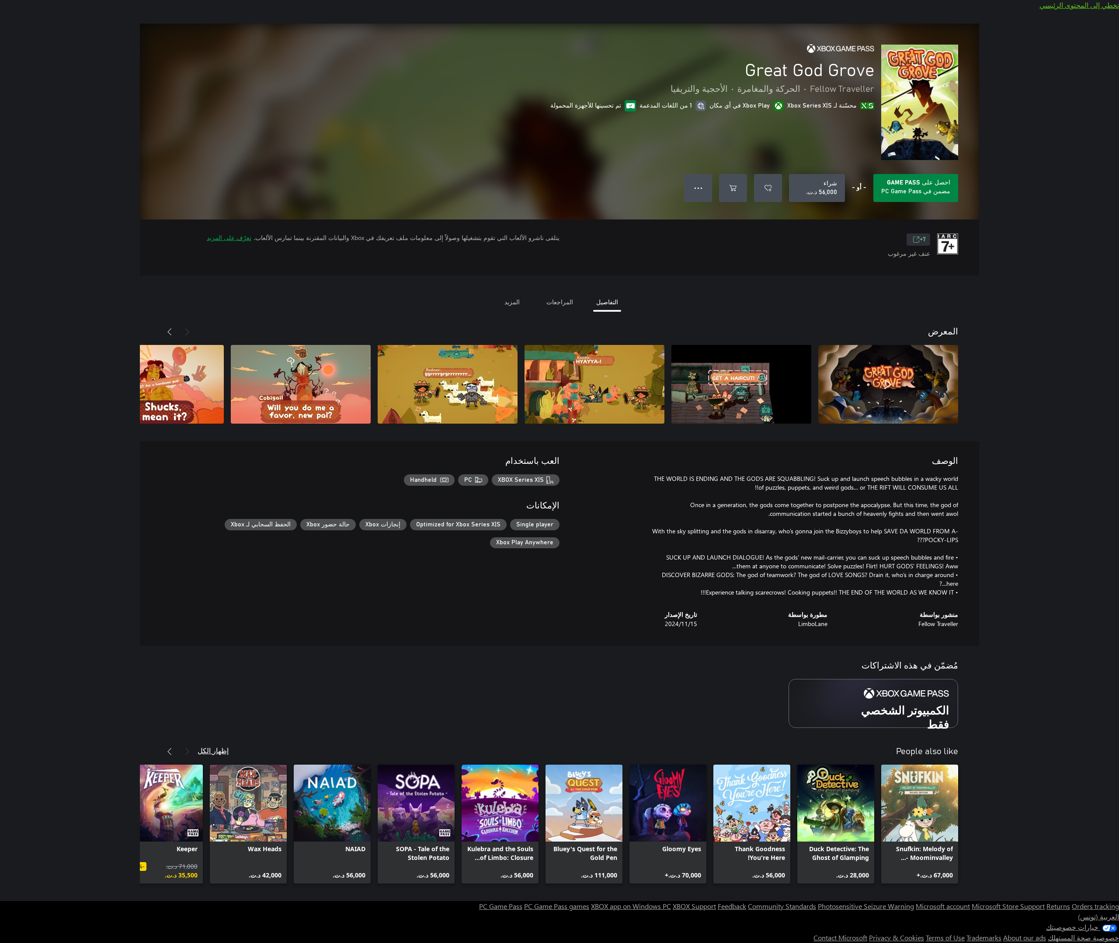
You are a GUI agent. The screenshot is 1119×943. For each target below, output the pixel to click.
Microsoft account (943, 906)
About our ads (1024, 937)
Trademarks (983, 937)
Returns (1058, 906)
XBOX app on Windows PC (631, 906)
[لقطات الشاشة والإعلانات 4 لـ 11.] (448, 384)
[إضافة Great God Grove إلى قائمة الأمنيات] (768, 188)
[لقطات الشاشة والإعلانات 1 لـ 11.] (888, 384)
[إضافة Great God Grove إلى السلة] (733, 188)
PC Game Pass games (556, 906)
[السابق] (187, 332)
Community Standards (782, 906)
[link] (919, 824)
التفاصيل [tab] (607, 302)
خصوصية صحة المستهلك (1083, 937)
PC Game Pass (500, 906)
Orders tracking (1095, 906)
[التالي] (169, 332)
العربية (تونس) (1098, 916)
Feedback (732, 906)
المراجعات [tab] (559, 302)
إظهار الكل (213, 750)
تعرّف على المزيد (229, 237)
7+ (923, 240)
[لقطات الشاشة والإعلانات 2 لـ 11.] (741, 384)
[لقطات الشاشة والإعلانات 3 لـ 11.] (594, 384)
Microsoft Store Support (1008, 906)
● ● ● (698, 187)
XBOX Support (694, 906)
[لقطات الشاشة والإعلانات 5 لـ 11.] (301, 384)
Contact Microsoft (840, 937)
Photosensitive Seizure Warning (866, 906)
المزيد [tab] (512, 302)
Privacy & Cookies (896, 937)
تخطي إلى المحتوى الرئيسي (1079, 5)
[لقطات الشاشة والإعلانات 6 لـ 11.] (154, 384)
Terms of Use (945, 937)
